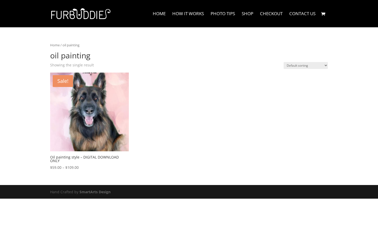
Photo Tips (223, 14)
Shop (247, 14)
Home (159, 14)
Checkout (271, 14)
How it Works (188, 14)
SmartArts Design (95, 191)
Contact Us (302, 14)
